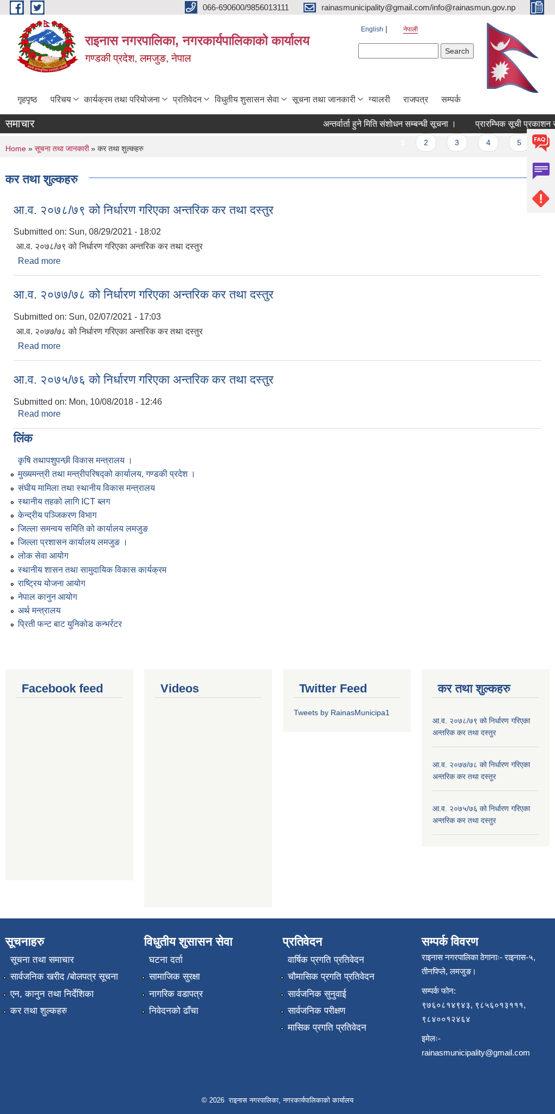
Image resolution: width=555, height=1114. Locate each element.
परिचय (60, 99)
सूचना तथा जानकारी (324, 99)
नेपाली (410, 29)
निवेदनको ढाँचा (173, 1011)
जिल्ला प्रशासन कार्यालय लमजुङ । (73, 542)
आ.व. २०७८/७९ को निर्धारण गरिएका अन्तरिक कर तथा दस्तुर (144, 210)
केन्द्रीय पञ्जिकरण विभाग (57, 515)
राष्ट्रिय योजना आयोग (51, 583)
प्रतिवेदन (187, 99)
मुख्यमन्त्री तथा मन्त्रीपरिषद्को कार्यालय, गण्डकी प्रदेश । (107, 473)
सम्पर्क (451, 99)
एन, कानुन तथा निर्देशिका (52, 994)
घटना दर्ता (166, 960)
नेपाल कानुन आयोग (47, 596)
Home (15, 148)
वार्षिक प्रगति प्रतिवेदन (326, 960)
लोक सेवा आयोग (43, 555)
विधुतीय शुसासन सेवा (247, 99)
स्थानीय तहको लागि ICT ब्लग (64, 501)
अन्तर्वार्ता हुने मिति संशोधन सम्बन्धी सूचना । (381, 123)
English (372, 29)
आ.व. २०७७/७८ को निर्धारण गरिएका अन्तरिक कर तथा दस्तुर (144, 294)
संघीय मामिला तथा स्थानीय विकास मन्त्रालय (86, 488)
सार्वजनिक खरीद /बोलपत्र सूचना (64, 976)
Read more (39, 260)
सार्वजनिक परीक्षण (316, 1011)
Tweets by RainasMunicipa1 (342, 712)
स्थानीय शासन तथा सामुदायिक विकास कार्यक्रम (92, 569)
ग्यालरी (379, 99)
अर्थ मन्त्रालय (39, 610)
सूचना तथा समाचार (42, 960)
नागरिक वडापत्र (176, 994)
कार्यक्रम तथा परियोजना (122, 99)
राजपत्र (415, 99)
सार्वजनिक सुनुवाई (317, 994)
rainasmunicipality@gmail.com (476, 1052)
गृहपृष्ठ (27, 99)
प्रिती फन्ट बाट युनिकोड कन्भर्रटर (70, 624)
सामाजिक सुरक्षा (174, 976)
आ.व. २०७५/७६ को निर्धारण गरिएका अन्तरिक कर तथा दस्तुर (144, 379)
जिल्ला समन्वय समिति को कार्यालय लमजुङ (83, 528)
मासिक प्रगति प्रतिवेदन (327, 1027)
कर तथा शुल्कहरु (38, 1011)
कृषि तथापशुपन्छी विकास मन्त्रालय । (75, 460)
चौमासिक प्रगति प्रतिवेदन (331, 976)
